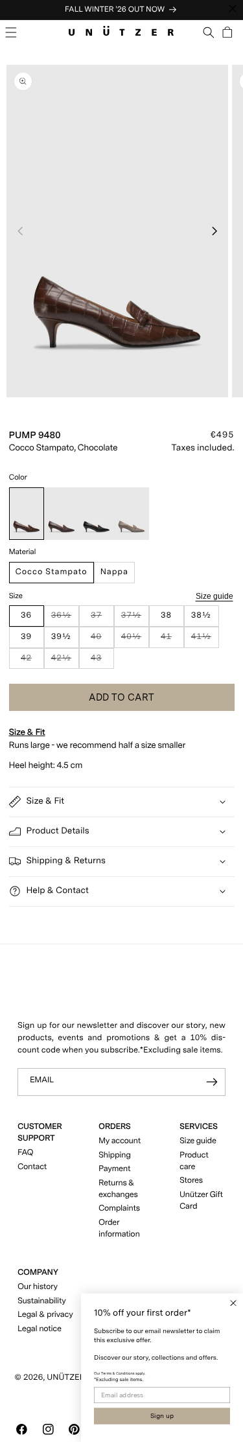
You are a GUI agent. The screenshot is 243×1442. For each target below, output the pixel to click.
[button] (11, 32)
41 (172, 640)
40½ (135, 640)
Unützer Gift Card (201, 1200)
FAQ (25, 1152)
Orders (114, 1127)
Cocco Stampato (51, 572)
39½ (61, 637)
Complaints (119, 1208)
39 (26, 637)
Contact (32, 1167)
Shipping (114, 1155)
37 (102, 619)
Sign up (162, 1416)
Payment (114, 1169)
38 (166, 615)
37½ (135, 619)
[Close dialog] (233, 1303)
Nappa (114, 572)
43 (102, 661)
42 (32, 661)
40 (102, 640)
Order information (119, 1228)
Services (198, 1127)
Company (37, 1272)
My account (119, 1141)
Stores (191, 1180)
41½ (205, 640)
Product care (193, 1161)
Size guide (214, 596)
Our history (37, 1287)
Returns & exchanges (118, 1189)
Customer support (39, 1132)
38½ (201, 615)
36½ (65, 619)
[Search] (209, 32)
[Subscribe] (212, 1082)
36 (26, 615)
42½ (65, 661)
